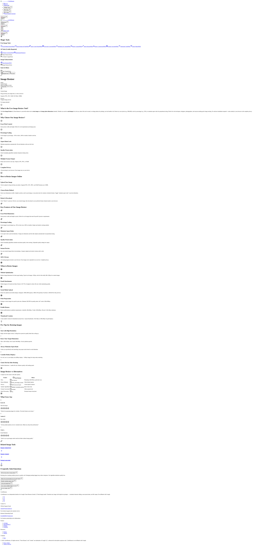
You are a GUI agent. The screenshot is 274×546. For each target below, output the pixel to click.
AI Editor (5, 523)
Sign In (2, 18)
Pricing (5, 531)
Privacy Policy (6, 542)
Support (5, 533)
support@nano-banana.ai (6, 508)
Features (5, 525)
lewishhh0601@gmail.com (7, 515)
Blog (4, 538)
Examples (5, 527)
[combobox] (4, 17)
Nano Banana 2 (6, 524)
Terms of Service (7, 544)
